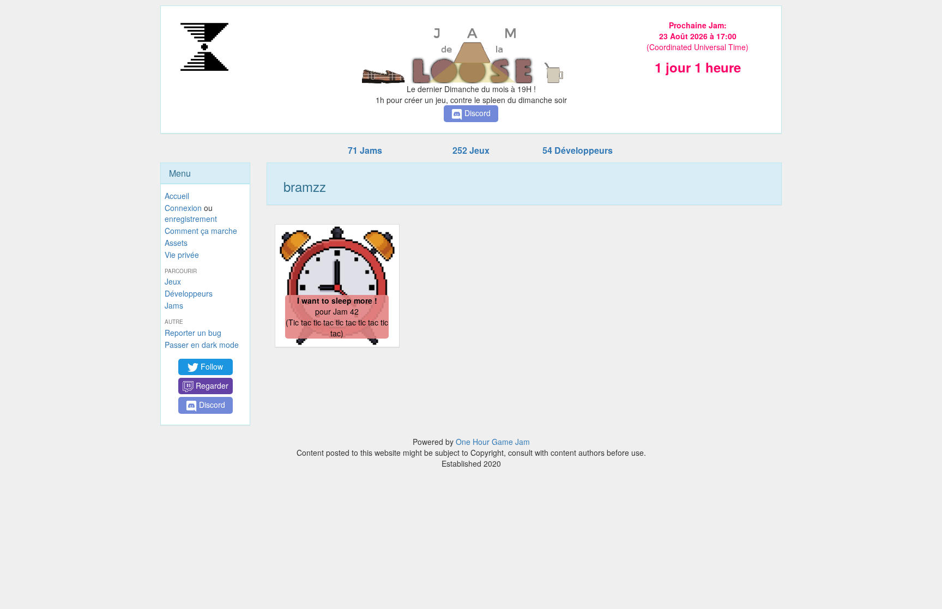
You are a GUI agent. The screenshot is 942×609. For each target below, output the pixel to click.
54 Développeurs (577, 150)
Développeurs (189, 293)
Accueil (177, 195)
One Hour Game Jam (493, 441)
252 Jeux (471, 150)
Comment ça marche (201, 230)
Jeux (173, 281)
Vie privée (182, 254)
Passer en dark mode (202, 344)
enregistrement (191, 218)
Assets (176, 242)
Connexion (183, 207)
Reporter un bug (193, 332)
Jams (174, 305)
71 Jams (365, 150)
